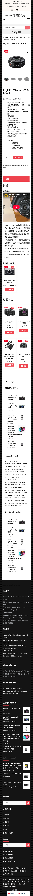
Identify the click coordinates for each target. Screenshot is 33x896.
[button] (27, 52)
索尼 (26, 503)
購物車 (24, 6)
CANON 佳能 (21, 466)
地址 (18, 6)
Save (7, 267)
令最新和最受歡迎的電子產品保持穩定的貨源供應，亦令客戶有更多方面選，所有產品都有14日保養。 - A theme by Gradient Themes (16, 882)
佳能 (6, 500)
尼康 (9, 503)
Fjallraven (8, 472)
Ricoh (13, 490)
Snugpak (14, 493)
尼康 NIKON (14, 503)
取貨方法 (10, 140)
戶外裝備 (6, 815)
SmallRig (8, 493)
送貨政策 (11, 6)
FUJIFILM (23, 165)
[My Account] (12, 32)
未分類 (5, 829)
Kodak (24, 474)
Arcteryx (8, 461)
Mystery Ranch (10, 482)
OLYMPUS (7, 485)
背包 (6, 506)
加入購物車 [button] (9, 289)
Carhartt (8, 469)
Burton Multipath (21, 464)
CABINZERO (8, 466)
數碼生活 (14, 165)
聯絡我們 (15, 4)
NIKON (23, 482)
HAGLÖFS (8, 474)
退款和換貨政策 (25, 4)
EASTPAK (20, 469)
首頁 (4, 868)
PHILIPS (15, 487)
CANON (15, 466)
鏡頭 (4, 167)
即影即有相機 (16, 500)
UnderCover (20, 495)
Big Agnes (15, 461)
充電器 (10, 500)
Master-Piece (20, 477)
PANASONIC (14, 485)
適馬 (9, 506)
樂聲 (20, 503)
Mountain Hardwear (11, 480)
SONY (19, 493)
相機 (23, 503)
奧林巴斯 (23, 500)
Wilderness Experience (12, 498)
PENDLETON (8, 487)
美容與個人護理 (8, 833)
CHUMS (14, 469)
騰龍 (20, 506)
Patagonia (22, 485)
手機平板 (6, 818)
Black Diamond (10, 464)
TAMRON (24, 493)
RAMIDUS (7, 490)
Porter (20, 487)
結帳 (23, 868)
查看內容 (9, 333)
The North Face (10, 495)
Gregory (21, 472)
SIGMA (23, 490)
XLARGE (22, 498)
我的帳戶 (11, 868)
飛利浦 (16, 506)
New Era (18, 482)
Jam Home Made (16, 474)
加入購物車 (18, 158)
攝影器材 (8, 165)
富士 (28, 165)
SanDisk (18, 490)
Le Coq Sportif (10, 477)
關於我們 (7, 4)
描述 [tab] (7, 179)
